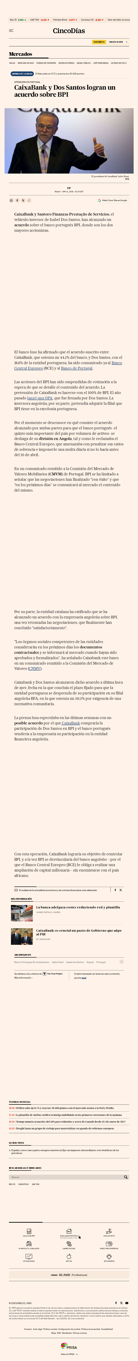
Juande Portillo (44, 912)
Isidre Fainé (57, 962)
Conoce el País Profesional (69, 1275)
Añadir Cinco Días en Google (114, 200)
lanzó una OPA (40, 398)
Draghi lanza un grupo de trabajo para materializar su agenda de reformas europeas (65, 1128)
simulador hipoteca (69, 1236)
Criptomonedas (100, 63)
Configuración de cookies (69, 1329)
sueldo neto (109, 1236)
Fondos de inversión (46, 63)
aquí (84, 977)
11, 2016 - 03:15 (72, 192)
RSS (59, 1333)
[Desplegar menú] (11, 30)
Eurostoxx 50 (87, 20)
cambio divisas (69, 1248)
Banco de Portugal (76, 368)
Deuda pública (84, 63)
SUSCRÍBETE (99, 42)
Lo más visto (16, 1143)
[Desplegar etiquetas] (121, 961)
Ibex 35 (13, 20)
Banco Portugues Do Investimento (31, 962)
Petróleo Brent (60, 20)
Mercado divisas (26, 63)
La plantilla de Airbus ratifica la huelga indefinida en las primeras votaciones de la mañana (69, 1115)
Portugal (100, 962)
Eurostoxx (24, 1184)
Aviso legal (37, 1329)
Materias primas (66, 63)
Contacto (28, 1329)
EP (69, 188)
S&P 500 (34, 20)
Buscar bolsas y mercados (25, 1168)
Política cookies (50, 1329)
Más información (22, 977)
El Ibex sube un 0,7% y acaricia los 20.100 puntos (60, 73)
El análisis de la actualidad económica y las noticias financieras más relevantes (58, 890)
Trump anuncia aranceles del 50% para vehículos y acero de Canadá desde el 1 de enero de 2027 (71, 1121)
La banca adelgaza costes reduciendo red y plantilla (78, 907)
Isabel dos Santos (75, 962)
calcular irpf (29, 1236)
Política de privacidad (90, 1329)
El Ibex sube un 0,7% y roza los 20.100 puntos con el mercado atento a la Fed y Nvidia (65, 1108)
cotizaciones (29, 1261)
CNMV (34, 668)
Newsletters (67, 1333)
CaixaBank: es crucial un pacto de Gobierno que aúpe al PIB (79, 932)
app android (109, 1261)
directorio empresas (109, 1248)
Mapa (53, 1333)
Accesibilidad (107, 1329)
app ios (69, 1261)
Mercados (20, 54)
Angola (90, 962)
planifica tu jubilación (29, 1248)
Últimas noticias (119, 63)
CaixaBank (70, 723)
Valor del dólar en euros (119, 20)
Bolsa (12, 63)
